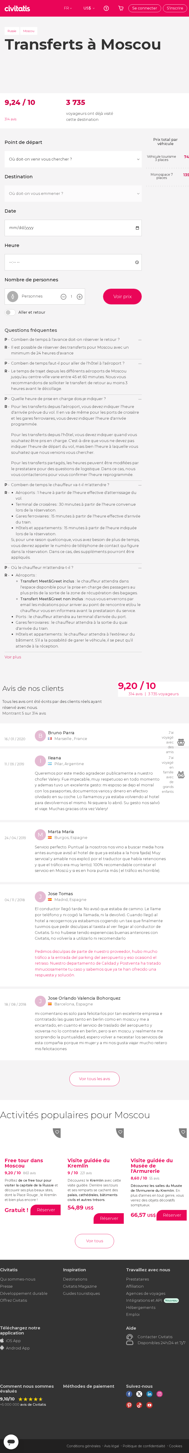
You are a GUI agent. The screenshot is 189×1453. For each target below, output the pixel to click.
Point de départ (23, 142)
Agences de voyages (145, 1293)
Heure (12, 245)
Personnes (32, 296)
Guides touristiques (81, 1293)
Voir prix (122, 296)
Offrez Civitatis (13, 1300)
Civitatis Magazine (80, 1286)
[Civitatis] (17, 8)
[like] (57, 1133)
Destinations (75, 1279)
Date (10, 211)
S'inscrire (175, 8)
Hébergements (140, 1307)
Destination (19, 176)
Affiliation (135, 1286)
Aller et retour (31, 312)
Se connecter (144, 8)
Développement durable (23, 1293)
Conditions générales (83, 1446)
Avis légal (111, 1446)
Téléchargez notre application (20, 1330)
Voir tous (94, 1241)
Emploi (132, 1314)
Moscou (28, 31)
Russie (12, 31)
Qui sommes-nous (17, 1279)
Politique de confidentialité (144, 1446)
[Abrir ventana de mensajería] (11, 1442)
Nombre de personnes (31, 279)
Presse (6, 1286)
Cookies (175, 1446)
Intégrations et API (144, 1300)
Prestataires (137, 1279)
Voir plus (13, 657)
